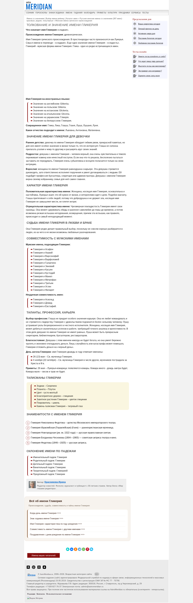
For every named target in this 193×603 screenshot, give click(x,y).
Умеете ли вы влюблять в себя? (152, 56)
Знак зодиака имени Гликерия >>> (46, 518)
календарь (89, 13)
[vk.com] (28, 569)
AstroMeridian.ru (46, 574)
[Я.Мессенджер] (67, 549)
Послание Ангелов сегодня (149, 38)
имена (69, 13)
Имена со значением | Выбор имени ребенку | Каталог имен (52, 18)
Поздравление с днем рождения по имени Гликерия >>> (57, 534)
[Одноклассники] (75, 549)
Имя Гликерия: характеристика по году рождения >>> (56, 524)
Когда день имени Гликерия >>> (45, 513)
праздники (124, 13)
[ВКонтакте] (71, 549)
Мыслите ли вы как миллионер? (152, 66)
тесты (145, 13)
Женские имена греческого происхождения (73, 21)
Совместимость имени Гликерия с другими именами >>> (57, 529)
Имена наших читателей (43, 555)
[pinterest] (34, 569)
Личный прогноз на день (148, 29)
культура (112, 13)
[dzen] (44, 569)
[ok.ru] (39, 569)
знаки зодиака (56, 13)
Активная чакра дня (146, 33)
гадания (78, 13)
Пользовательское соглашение (59, 594)
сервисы (136, 13)
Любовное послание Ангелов (150, 43)
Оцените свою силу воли (149, 76)
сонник (30, 13)
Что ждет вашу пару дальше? (151, 61)
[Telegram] (79, 549)
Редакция (31, 594)
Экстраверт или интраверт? (150, 71)
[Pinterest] (87, 549)
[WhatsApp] (83, 549)
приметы (101, 13)
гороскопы (41, 13)
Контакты (41, 594)
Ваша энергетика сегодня (149, 24)
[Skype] (91, 549)
